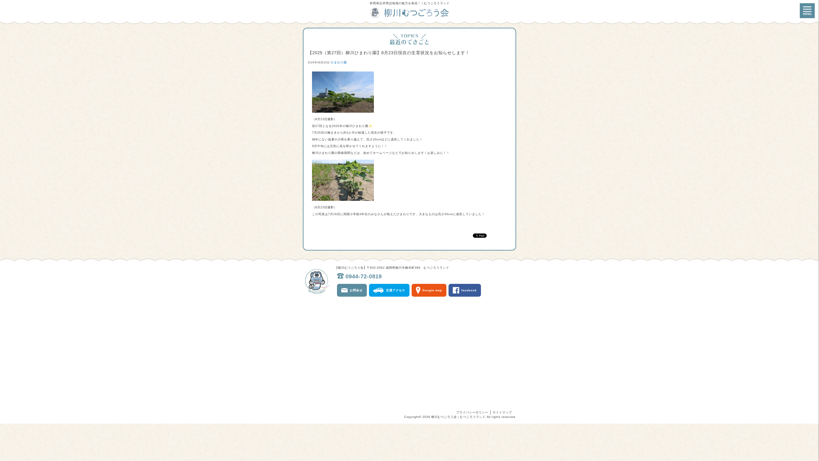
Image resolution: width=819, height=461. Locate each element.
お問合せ (356, 290)
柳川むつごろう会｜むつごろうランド (409, 12)
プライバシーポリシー (472, 412)
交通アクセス (395, 290)
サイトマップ (502, 412)
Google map (432, 290)
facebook (469, 290)
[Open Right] (807, 10)
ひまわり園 (339, 62)
